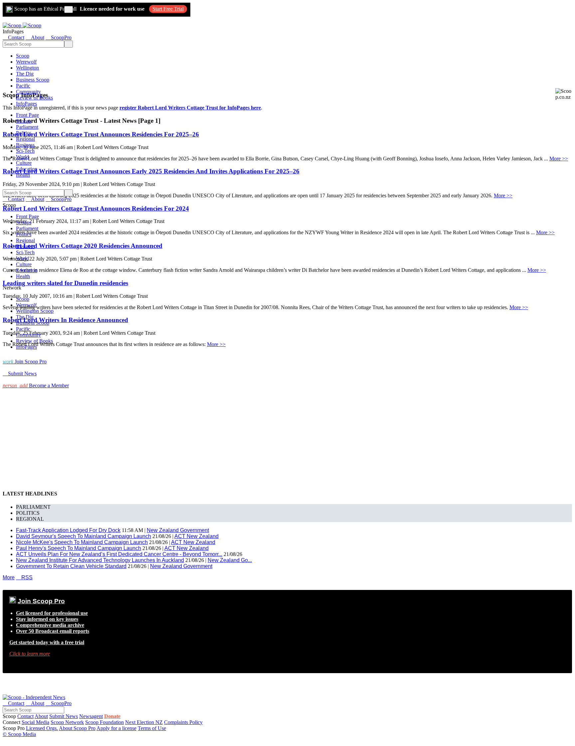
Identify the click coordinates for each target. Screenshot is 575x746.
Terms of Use (152, 728)
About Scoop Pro (77, 728)
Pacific (23, 86)
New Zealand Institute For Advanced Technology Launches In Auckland (100, 560)
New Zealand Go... (230, 560)
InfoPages (26, 103)
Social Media (35, 722)
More (9, 577)
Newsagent (91, 716)
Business (25, 145)
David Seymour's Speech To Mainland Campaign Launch (83, 536)
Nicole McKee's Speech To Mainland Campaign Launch (82, 542)
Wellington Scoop (35, 311)
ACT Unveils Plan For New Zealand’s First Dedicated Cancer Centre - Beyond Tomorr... (119, 554)
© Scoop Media (19, 734)
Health (23, 175)
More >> (558, 158)
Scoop (22, 56)
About (41, 716)
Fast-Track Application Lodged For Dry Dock (68, 530)
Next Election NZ (144, 722)
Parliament (27, 127)
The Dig (25, 74)
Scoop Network (67, 722)
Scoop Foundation (104, 722)
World (22, 157)
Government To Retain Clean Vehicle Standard (71, 566)
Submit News (63, 716)
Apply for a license (116, 728)
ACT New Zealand (196, 536)
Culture (24, 163)
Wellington (27, 68)
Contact (25, 716)
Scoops (23, 121)
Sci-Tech (25, 151)
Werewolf (26, 62)
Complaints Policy (183, 722)
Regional (25, 139)
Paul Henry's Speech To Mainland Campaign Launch (78, 548)
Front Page (27, 115)
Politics (23, 133)
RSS (24, 577)
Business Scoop (32, 80)
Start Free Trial (168, 9)
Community (28, 91)
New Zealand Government (178, 530)
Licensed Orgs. (42, 728)
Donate (112, 716)
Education (26, 169)
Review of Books (34, 97)
